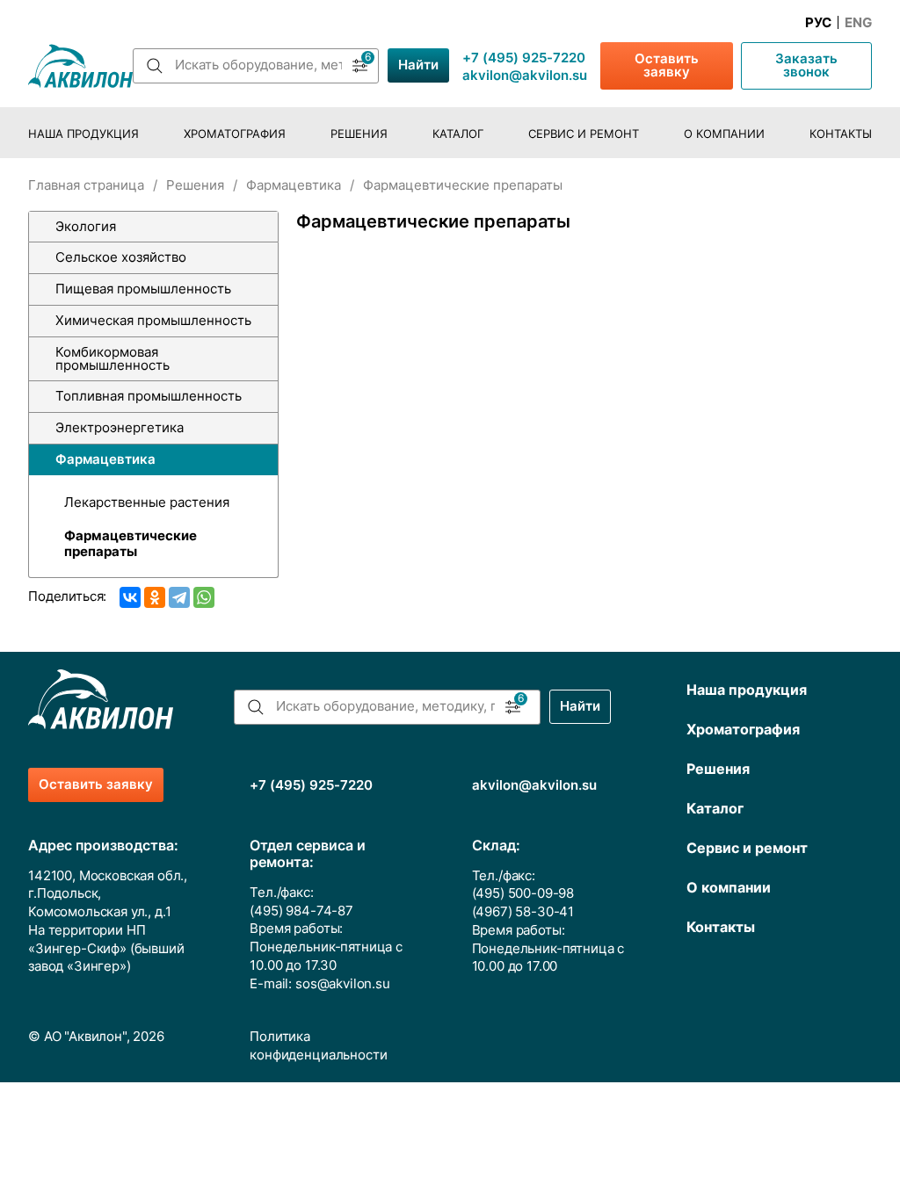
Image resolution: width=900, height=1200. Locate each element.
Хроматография (235, 134)
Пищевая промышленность (143, 289)
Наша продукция (83, 134)
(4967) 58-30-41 (523, 912)
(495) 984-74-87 (301, 911)
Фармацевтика (293, 185)
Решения (359, 134)
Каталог (457, 134)
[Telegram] (179, 597)
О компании (724, 134)
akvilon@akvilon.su (524, 76)
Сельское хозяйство (120, 257)
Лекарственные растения (146, 502)
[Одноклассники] (154, 597)
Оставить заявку (667, 65)
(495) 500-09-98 (523, 893)
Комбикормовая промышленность (112, 358)
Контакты (840, 134)
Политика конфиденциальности (318, 1046)
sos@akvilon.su (342, 984)
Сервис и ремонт (583, 134)
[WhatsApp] (203, 597)
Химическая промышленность (153, 321)
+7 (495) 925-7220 (523, 58)
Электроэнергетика (119, 428)
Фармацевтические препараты (130, 544)
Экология (85, 227)
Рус (818, 23)
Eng (858, 23)
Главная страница (86, 185)
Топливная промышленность (148, 396)
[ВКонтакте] (130, 597)
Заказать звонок (806, 65)
